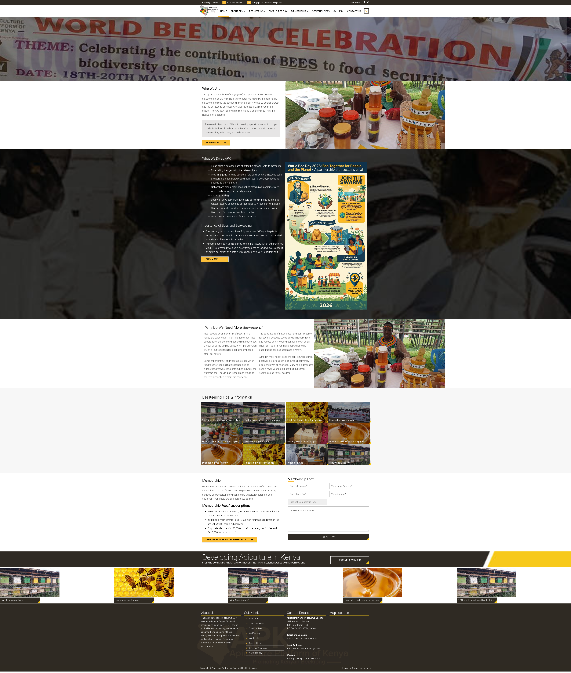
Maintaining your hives (257, 441)
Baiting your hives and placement (263, 420)
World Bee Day (278, 11)
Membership (298, 11)
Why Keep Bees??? (339, 462)
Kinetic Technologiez (361, 668)
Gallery (338, 11)
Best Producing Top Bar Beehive (304, 420)
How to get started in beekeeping (220, 441)
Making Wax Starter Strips (301, 441)
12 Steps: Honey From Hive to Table (222, 420)
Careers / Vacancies (258, 648)
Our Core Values (256, 623)
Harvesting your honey (341, 420)
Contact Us (354, 11)
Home (223, 11)
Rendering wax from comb (259, 462)
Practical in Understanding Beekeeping (349, 441)
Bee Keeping (256, 11)
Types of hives (295, 462)
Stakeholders (321, 11)
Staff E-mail (355, 2)
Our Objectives (255, 628)
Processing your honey (215, 462)
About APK (237, 11)
